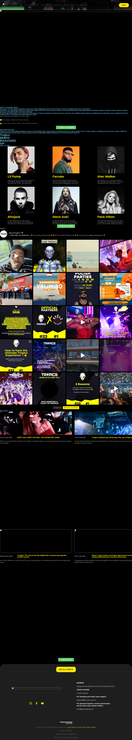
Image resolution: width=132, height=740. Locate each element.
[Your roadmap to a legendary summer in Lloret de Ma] (16, 355)
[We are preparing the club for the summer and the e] (82, 322)
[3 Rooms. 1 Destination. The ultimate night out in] (82, 388)
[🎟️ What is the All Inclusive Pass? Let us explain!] (116, 388)
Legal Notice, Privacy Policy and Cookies (81, 727)
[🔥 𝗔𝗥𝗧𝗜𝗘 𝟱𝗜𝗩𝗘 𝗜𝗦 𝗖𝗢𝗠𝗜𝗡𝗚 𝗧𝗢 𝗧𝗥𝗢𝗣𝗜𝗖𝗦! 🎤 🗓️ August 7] (16, 256)
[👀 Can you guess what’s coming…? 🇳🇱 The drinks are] (16, 289)
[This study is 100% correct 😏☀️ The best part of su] (116, 322)
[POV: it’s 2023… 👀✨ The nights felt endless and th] (16, 388)
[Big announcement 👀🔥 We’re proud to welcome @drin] (49, 322)
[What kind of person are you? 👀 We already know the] (49, 355)
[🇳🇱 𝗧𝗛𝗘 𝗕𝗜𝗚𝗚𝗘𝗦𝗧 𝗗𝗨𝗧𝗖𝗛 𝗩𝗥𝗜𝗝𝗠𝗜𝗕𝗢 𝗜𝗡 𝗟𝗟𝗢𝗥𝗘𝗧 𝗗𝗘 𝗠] (116, 289)
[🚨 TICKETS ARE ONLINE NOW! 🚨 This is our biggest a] (16, 322)
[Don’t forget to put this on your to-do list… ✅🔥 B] (116, 355)
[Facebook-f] (36, 703)
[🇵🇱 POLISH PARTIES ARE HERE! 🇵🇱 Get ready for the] (82, 289)
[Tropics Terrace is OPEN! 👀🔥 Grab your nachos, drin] (82, 355)
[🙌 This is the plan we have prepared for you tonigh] (49, 256)
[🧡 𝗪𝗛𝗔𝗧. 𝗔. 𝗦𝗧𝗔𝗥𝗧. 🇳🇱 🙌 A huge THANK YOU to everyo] (116, 256)
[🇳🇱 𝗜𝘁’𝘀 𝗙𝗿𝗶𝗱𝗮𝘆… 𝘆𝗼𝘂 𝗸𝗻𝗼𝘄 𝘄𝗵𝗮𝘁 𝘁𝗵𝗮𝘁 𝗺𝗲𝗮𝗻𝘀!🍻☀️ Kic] (49, 289)
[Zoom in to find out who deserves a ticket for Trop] (49, 388)
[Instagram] (30, 703)
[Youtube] (42, 703)
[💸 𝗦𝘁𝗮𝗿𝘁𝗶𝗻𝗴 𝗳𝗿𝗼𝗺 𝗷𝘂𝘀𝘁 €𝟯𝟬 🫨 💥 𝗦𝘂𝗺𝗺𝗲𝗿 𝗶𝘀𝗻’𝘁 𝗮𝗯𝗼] (82, 256)
